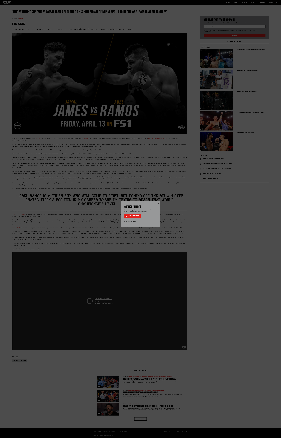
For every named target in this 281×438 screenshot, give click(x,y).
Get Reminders (133, 216)
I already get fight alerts (130, 221)
